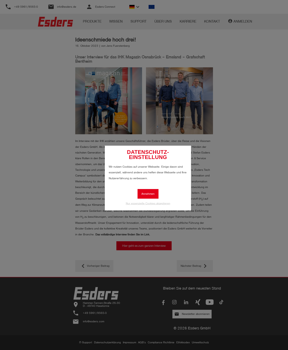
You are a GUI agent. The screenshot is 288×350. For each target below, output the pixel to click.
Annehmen (148, 193)
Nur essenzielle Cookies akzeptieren (148, 203)
